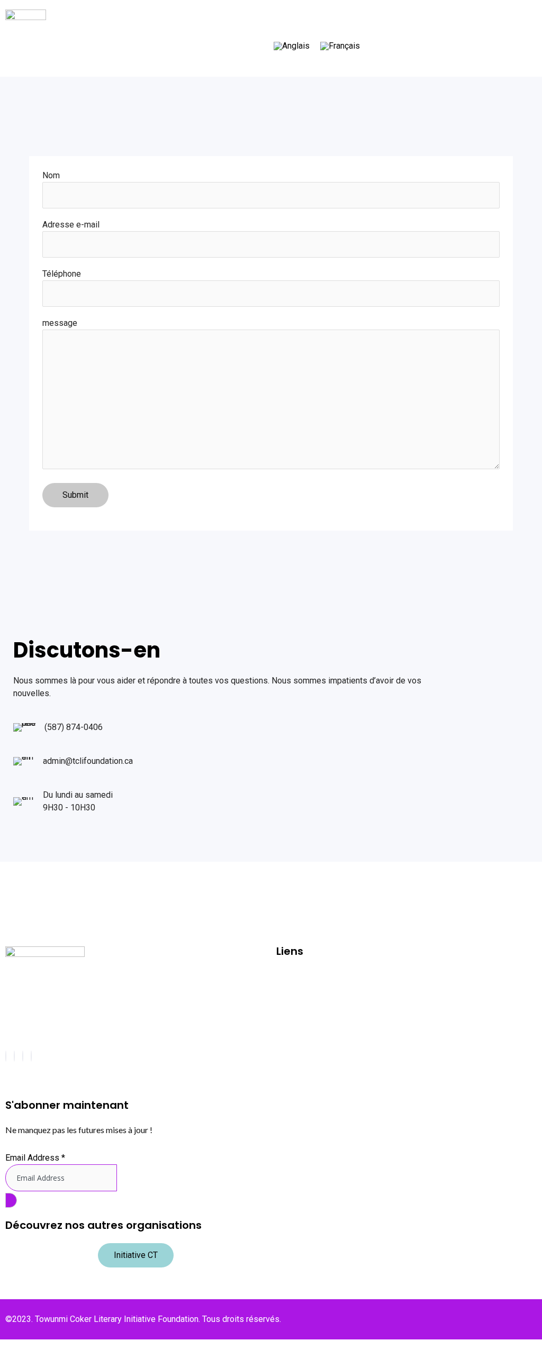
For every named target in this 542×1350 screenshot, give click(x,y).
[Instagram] (14, 1056)
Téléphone (61, 274)
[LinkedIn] (31, 1056)
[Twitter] (22, 1056)
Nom (51, 175)
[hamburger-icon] (515, 13)
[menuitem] (291, 46)
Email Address (35, 1158)
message (59, 323)
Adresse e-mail (71, 225)
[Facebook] (5, 1056)
